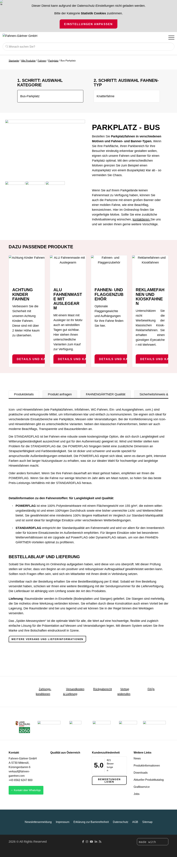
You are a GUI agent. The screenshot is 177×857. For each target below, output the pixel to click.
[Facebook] (83, 841)
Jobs (136, 793)
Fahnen (42, 60)
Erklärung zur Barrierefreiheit (91, 821)
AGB (135, 821)
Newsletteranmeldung (38, 821)
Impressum (62, 821)
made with (148, 842)
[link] (128, 727)
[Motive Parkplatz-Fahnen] (15, 191)
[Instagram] (87, 841)
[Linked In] (96, 841)
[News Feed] (100, 841)
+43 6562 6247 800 (20, 780)
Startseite (14, 60)
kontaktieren (141, 219)
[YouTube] (91, 841)
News (137, 758)
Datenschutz (120, 821)
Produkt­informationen (147, 765)
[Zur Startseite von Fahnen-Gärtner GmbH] (26, 36)
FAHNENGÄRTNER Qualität (105, 394)
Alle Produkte (28, 60)
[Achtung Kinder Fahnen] (27, 269)
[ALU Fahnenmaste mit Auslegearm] (68, 269)
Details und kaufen (36, 359)
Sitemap (147, 821)
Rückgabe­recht (102, 689)
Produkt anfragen (60, 394)
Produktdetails (24, 394)
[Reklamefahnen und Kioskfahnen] (150, 269)
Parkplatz (53, 60)
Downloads (141, 772)
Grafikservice (142, 786)
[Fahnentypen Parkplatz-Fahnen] (35, 191)
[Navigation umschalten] (171, 37)
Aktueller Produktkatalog (149, 779)
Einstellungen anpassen (88, 24)
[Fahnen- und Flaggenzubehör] (109, 269)
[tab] (24, 394)
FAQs (151, 689)
